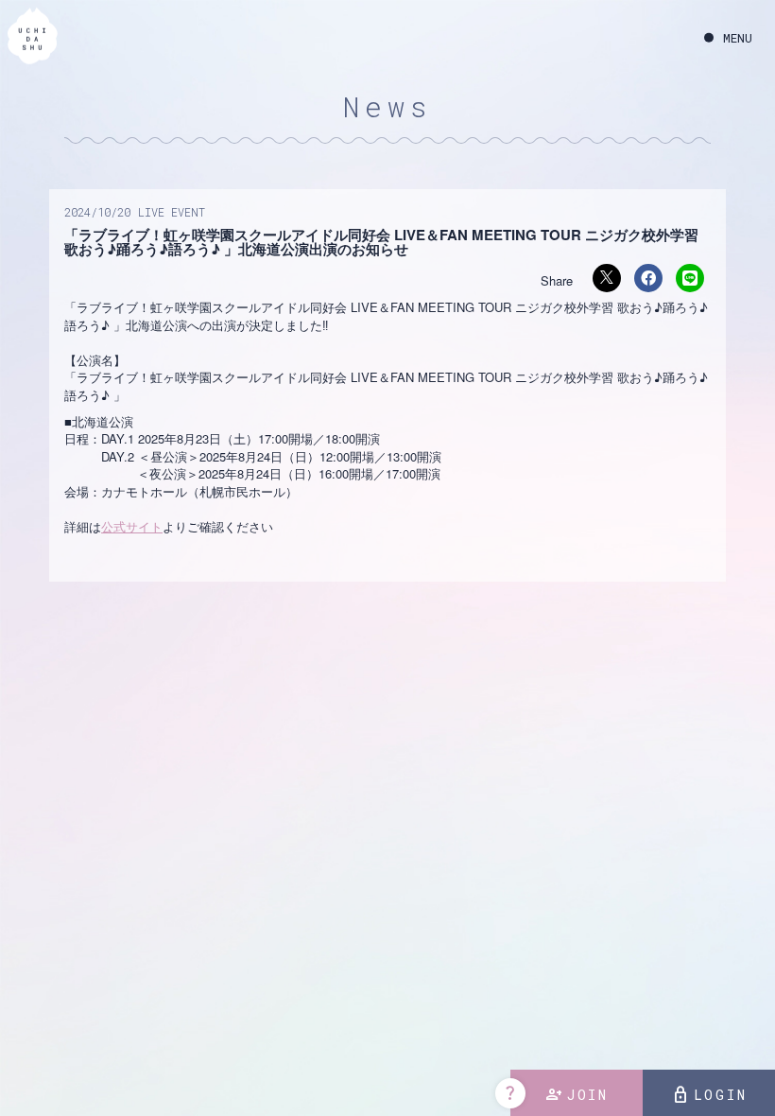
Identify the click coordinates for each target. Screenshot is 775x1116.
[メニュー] (728, 38)
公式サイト (132, 526)
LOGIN (709, 1095)
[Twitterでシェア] (607, 278)
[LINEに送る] (690, 278)
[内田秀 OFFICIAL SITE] (33, 37)
